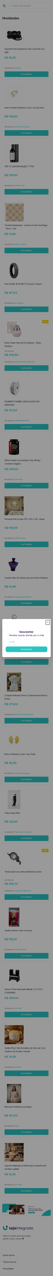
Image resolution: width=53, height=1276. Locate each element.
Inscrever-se (26, 649)
